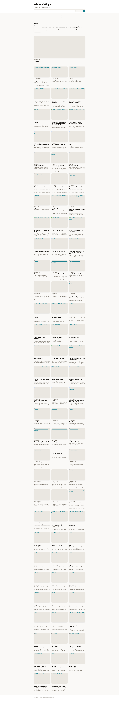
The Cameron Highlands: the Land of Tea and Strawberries (59, 274)
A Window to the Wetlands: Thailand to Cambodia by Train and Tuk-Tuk (77, 209)
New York (54, 666)
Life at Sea (36, 421)
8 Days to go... (72, 666)
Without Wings (42, 4)
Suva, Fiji (71, 421)
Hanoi (70, 144)
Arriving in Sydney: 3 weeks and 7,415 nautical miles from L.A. (76, 401)
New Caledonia (55, 421)
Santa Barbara (55, 502)
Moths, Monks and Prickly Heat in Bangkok (41, 231)
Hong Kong (36, 122)
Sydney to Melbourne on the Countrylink (40, 401)
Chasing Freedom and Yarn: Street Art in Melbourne (77, 359)
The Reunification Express (40, 165)
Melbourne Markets (38, 358)
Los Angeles (37, 502)
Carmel (35, 565)
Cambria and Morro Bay (57, 545)
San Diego (71, 482)
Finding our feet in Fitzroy (57, 379)
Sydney (53, 400)
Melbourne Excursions (74, 337)
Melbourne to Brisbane (57, 337)
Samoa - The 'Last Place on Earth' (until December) (41, 442)
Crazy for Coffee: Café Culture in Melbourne (41, 380)
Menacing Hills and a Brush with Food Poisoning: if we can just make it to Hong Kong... (59, 123)
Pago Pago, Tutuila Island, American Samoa (57, 442)
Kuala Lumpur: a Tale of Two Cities (59, 294)
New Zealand (72, 316)
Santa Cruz (36, 585)
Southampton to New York (40, 666)
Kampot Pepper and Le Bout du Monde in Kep (58, 187)
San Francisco (72, 585)
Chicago (36, 625)
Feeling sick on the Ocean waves (76, 462)
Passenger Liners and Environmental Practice (57, 452)
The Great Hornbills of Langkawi (41, 251)
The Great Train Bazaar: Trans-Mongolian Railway (41, 80)
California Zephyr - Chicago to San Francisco (77, 625)
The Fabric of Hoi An (73, 165)
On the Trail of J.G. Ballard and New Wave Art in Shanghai (77, 102)
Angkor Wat (37, 208)
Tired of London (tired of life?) (58, 686)
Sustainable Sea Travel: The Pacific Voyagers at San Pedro (76, 503)
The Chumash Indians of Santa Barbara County (76, 524)
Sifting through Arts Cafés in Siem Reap (59, 208)
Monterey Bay (55, 565)
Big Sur (70, 545)
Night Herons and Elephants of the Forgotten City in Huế (59, 166)
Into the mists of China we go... (59, 144)
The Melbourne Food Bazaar (58, 358)
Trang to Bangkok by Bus (57, 230)
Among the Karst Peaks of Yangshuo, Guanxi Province (75, 123)
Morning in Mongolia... (74, 80)
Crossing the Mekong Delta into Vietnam (41, 187)
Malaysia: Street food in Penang (76, 273)
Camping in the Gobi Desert (58, 80)
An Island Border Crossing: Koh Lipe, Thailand (76, 231)
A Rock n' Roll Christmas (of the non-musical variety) (59, 316)
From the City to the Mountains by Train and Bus (41, 145)
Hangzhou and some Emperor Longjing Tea (58, 102)
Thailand (36, 273)
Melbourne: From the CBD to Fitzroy (75, 380)
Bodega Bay (36, 605)
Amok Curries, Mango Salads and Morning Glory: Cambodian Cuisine (76, 252)
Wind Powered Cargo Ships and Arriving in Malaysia (76, 295)
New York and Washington (75, 646)
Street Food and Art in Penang (58, 251)
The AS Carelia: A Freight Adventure (39, 338)
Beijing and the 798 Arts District (41, 101)
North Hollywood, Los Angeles (58, 482)
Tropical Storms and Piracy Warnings (40, 316)
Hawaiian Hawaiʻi (38, 462)
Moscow (37, 61)
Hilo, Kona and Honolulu (74, 441)
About (36, 24)
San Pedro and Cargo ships (40, 524)
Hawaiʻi (35, 294)
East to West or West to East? (41, 686)
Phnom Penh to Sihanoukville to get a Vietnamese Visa (76, 187)
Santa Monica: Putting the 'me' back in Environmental (58, 524)
